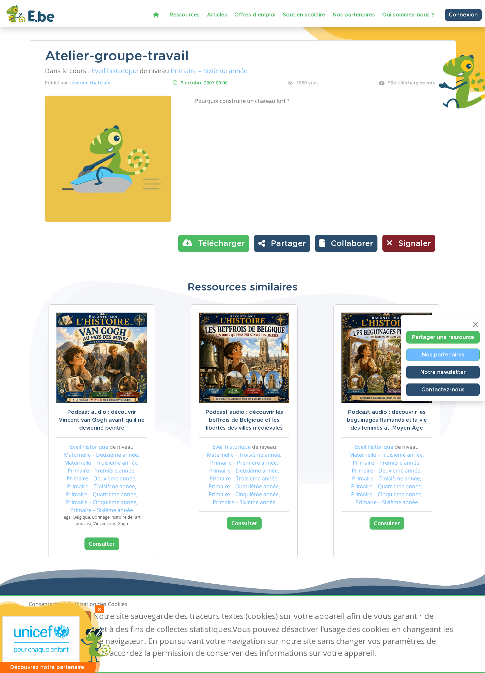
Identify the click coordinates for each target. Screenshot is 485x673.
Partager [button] (287, 244)
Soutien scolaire (304, 14)
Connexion (463, 14)
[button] (346, 243)
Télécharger (220, 244)
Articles (217, 14)
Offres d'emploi (254, 14)
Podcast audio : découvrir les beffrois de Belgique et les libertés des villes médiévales (244, 420)
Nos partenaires (354, 14)
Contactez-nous (443, 389)
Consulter (102, 543)
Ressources (185, 14)
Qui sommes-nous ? (408, 14)
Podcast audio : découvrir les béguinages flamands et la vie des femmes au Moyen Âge (387, 420)
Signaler (413, 244)
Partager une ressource (443, 337)
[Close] (476, 324)
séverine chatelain (90, 82)
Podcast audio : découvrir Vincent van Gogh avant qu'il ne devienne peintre (102, 420)
